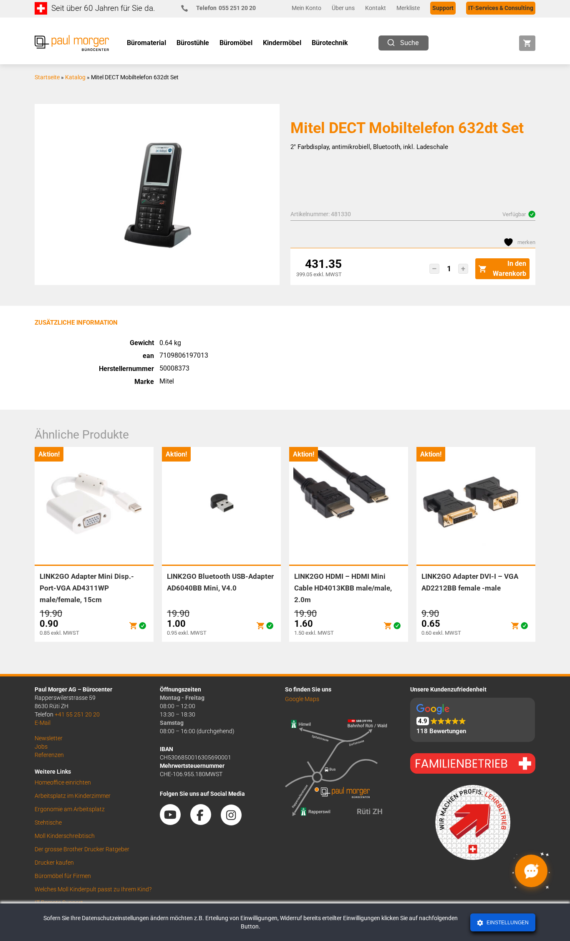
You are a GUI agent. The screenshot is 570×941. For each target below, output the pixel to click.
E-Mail (42, 722)
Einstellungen (507, 923)
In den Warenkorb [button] (509, 269)
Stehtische (48, 822)
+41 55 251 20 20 (77, 714)
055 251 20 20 (226, 8)
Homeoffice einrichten (63, 782)
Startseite (47, 77)
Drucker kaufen (54, 862)
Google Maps (302, 699)
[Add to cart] (133, 625)
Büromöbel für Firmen (63, 876)
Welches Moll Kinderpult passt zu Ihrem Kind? (93, 889)
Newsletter (49, 738)
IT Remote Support (59, 902)
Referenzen (49, 755)
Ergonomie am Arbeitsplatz (70, 809)
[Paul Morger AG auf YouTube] (174, 822)
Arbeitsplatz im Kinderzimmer (73, 795)
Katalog (75, 77)
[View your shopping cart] (527, 43)
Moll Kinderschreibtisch (65, 836)
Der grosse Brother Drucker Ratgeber (82, 849)
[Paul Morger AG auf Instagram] (235, 822)
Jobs (41, 746)
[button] (434, 269)
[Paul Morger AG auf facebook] (204, 822)
